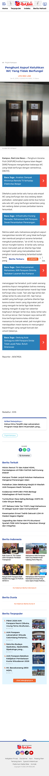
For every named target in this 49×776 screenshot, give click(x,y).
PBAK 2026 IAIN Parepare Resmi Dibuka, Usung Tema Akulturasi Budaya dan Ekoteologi (17, 623)
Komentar (26, 456)
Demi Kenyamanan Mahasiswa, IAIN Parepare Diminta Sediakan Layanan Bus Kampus (20, 270)
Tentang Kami (16, 761)
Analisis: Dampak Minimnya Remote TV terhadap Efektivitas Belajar (18, 180)
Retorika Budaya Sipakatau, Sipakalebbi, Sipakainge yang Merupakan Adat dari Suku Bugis (17, 647)
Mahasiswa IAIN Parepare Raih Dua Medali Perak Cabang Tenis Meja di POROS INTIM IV (35, 558)
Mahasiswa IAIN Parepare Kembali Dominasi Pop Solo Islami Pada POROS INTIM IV (35, 579)
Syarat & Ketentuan (30, 761)
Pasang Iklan (39, 758)
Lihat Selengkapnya (24, 680)
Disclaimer (23, 758)
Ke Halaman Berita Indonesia (24, 588)
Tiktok (27, 756)
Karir (31, 758)
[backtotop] (24, 741)
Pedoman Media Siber (21, 764)
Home (5, 8)
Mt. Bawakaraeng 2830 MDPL (17, 669)
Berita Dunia (9, 597)
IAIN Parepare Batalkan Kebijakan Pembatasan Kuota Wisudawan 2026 (17, 658)
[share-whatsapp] (24, 450)
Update (33, 259)
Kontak (33, 764)
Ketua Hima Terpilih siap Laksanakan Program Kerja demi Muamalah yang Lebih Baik (22, 425)
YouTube (33, 756)
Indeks (27, 8)
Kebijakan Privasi (11, 758)
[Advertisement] (24, 35)
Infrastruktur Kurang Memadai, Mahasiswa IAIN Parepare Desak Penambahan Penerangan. (20, 219)
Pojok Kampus (10, 435)
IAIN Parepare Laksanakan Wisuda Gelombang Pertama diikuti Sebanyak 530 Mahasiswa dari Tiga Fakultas (16, 635)
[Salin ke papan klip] (28, 450)
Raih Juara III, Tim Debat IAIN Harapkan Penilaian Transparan (11, 558)
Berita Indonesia (11, 539)
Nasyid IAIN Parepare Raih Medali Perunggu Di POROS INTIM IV (12, 579)
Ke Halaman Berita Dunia (24, 604)
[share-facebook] (20, 450)
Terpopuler (16, 8)
